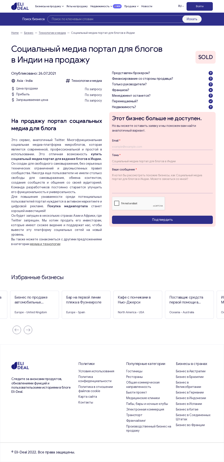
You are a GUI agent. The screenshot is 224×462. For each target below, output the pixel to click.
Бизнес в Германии (190, 392)
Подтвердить (162, 220)
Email (116, 140)
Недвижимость (100, 6)
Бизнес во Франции (190, 425)
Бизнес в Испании (189, 404)
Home (15, 33)
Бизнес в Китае (187, 409)
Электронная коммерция (145, 409)
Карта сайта (87, 397)
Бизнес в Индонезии (191, 398)
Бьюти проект (136, 392)
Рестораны (134, 377)
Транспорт (134, 415)
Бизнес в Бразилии (190, 377)
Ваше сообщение (124, 169)
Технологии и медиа (52, 33)
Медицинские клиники (143, 398)
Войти (200, 6)
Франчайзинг (136, 421)
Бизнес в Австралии (190, 371)
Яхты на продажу (77, 6)
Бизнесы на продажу (48, 6)
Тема (116, 155)
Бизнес (28, 33)
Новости (146, 6)
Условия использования (96, 371)
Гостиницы (134, 371)
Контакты (85, 402)
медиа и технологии (45, 244)
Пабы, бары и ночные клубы (147, 404)
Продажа (130, 6)
